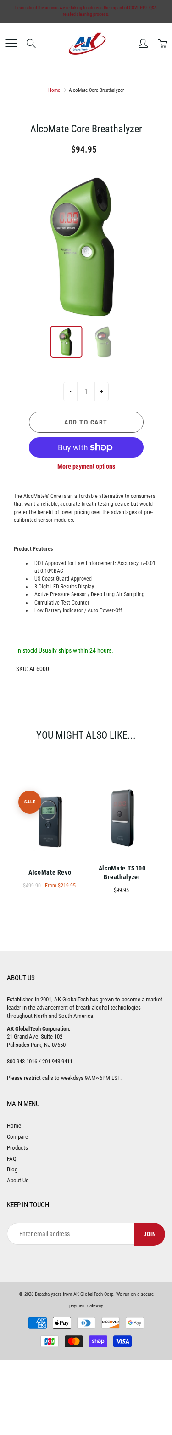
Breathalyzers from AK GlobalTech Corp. (75, 1294)
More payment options (86, 466)
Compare (17, 1136)
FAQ (12, 1158)
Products (17, 1147)
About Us (17, 1180)
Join (150, 1234)
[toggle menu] (11, 43)
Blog (12, 1169)
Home (54, 90)
